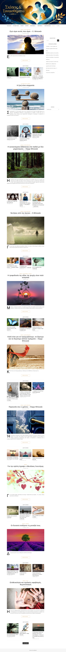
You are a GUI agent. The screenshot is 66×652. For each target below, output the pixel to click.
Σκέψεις (27, 25)
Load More (25, 643)
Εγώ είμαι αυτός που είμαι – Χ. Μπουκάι (26, 31)
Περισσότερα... (25, 60)
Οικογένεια (39, 25)
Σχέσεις (22, 25)
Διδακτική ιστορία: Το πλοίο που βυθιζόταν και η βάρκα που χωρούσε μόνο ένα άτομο (52, 63)
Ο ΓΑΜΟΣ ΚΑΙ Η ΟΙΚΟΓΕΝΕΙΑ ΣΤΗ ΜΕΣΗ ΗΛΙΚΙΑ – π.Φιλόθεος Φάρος (13, 266)
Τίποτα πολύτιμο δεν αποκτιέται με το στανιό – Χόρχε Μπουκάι (37, 574)
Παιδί (27, 580)
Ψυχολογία (9, 25)
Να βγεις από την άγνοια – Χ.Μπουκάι (26, 213)
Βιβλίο (53, 25)
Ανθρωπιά (9, 77)
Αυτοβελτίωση (16, 25)
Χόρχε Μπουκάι (47, 25)
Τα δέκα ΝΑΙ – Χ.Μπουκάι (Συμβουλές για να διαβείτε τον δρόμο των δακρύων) (37, 77)
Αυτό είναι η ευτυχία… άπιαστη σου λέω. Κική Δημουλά (11, 328)
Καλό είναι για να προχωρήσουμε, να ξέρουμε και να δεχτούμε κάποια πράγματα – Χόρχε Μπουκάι (26, 339)
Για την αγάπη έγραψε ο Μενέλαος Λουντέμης (26, 466)
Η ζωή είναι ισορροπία (25, 85)
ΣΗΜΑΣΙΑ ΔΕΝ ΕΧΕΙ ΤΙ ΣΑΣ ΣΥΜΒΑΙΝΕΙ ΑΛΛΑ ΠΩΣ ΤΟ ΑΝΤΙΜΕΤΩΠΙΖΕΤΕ (12, 573)
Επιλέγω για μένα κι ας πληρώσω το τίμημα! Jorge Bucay (37, 328)
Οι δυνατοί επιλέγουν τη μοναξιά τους (25, 525)
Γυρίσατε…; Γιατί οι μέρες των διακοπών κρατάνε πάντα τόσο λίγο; (51, 48)
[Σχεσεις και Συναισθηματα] (33, 12)
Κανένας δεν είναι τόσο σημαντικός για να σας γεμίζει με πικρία (37, 135)
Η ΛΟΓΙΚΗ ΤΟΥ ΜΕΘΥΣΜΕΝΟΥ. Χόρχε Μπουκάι (24, 633)
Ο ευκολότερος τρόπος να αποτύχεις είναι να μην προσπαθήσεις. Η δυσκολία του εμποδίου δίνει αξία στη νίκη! (38, 635)
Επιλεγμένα (32, 25)
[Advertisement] (52, 90)
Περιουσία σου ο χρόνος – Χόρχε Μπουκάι (25, 407)
